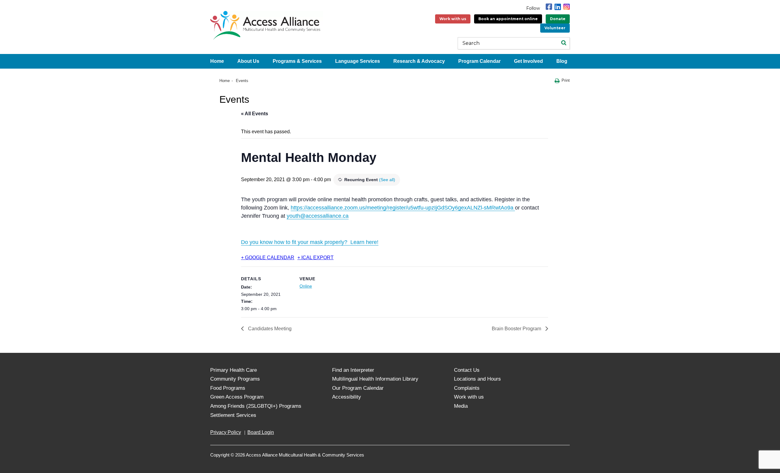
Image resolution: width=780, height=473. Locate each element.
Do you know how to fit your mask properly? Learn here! (309, 242)
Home (217, 61)
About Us (248, 61)
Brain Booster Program (517, 328)
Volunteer (555, 28)
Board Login (260, 432)
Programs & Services (297, 61)
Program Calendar (479, 61)
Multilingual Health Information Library (375, 379)
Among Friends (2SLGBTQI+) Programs (255, 406)
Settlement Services (233, 415)
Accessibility (346, 397)
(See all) (387, 179)
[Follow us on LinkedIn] (558, 6)
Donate (558, 18)
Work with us (452, 18)
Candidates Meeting (269, 328)
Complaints (467, 388)
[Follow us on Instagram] (566, 6)
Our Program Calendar (358, 388)
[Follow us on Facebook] (549, 6)
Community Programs (235, 379)
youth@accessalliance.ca (318, 216)
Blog (561, 61)
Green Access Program (237, 397)
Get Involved (528, 61)
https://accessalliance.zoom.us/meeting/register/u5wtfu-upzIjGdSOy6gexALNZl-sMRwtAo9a (403, 208)
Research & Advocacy (419, 61)
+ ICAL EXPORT (315, 257)
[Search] (564, 43)
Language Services (357, 61)
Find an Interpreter (353, 370)
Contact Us (467, 370)
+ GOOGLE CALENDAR (267, 257)
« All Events (254, 113)
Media (461, 406)
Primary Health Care (233, 370)
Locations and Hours (477, 379)
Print (566, 80)
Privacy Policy (225, 432)
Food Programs (227, 388)
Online (306, 286)
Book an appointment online (508, 18)
